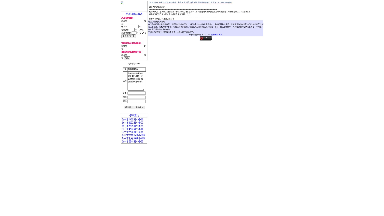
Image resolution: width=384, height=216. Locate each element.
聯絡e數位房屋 (216, 35)
